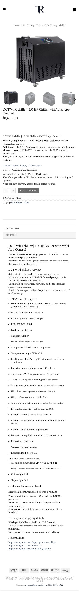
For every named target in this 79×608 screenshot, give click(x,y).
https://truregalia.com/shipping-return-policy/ (32, 542)
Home (16, 25)
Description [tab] (12, 228)
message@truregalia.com (36, 585)
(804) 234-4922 (56, 585)
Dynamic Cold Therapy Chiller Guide (22, 165)
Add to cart (28, 190)
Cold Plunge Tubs (32, 25)
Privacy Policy (38, 577)
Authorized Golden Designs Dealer (54, 579)
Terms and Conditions (17, 577)
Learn (40, 581)
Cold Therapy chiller (55, 25)
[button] (4, 9)
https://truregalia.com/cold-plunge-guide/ (29, 548)
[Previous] (9, 60)
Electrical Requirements (20, 579)
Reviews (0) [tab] (11, 235)
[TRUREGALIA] (39, 9)
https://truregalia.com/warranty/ (25, 545)
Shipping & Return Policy (60, 577)
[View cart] (74, 10)
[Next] (70, 60)
